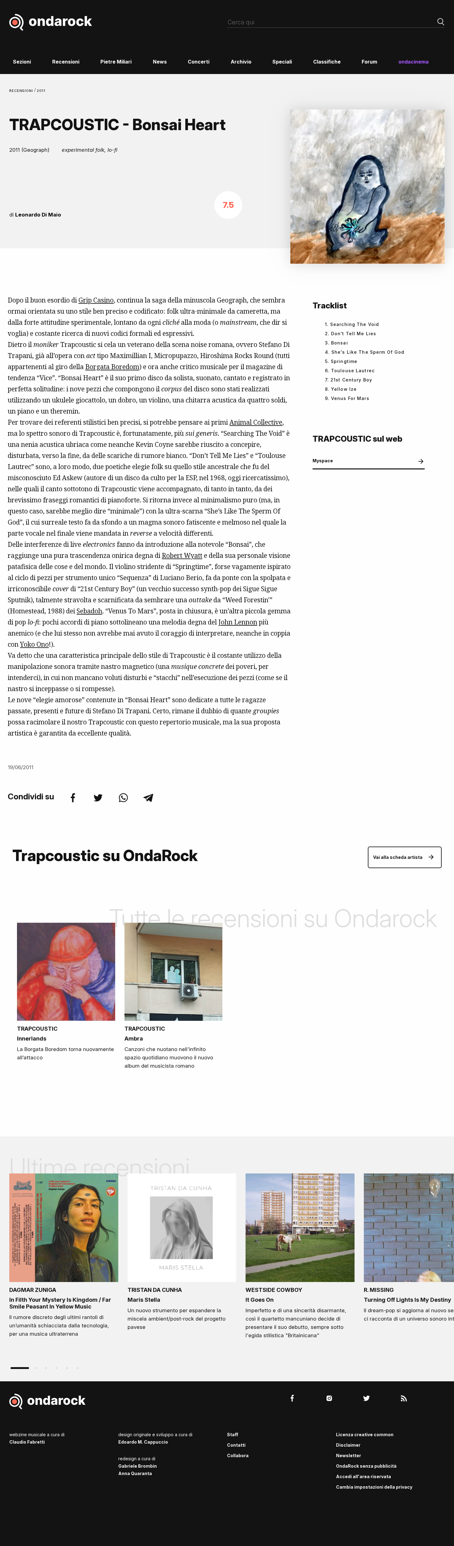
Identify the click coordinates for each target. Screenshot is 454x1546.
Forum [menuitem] (369, 62)
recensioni (21, 91)
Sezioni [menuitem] (22, 62)
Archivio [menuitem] (241, 62)
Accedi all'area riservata (363, 1476)
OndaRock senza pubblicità (366, 1466)
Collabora (238, 1455)
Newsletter (348, 1455)
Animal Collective (255, 422)
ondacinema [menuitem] (413, 62)
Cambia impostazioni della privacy (374, 1487)
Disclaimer (348, 1445)
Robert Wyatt (182, 555)
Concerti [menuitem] (198, 62)
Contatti (236, 1445)
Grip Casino (96, 300)
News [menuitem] (160, 62)
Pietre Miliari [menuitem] (116, 62)
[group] (63, 1257)
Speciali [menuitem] (282, 62)
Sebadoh (89, 611)
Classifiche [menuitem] (327, 62)
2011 (41, 91)
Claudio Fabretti (27, 1442)
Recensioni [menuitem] (65, 62)
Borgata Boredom (112, 366)
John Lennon (237, 622)
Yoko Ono (34, 644)
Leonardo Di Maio (38, 215)
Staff (232, 1434)
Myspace (323, 460)
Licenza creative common (364, 1434)
